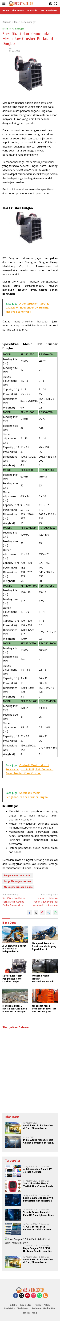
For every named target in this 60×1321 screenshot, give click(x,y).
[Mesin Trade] (20, 3)
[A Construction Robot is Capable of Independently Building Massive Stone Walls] (15, 934)
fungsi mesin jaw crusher (18, 875)
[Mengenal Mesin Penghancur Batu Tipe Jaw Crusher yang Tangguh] (45, 996)
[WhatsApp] (39, 1296)
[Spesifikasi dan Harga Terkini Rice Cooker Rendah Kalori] (13, 1186)
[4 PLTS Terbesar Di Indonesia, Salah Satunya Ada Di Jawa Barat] (13, 1229)
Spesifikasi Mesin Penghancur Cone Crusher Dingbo (12, 978)
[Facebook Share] (29, 912)
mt (10, 48)
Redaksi (8, 1308)
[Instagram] (33, 1296)
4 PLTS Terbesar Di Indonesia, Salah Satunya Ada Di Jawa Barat (37, 1228)
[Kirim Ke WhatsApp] (55, 912)
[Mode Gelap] (50, 3)
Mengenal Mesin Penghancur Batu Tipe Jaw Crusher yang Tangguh (44, 1008)
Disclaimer (22, 1308)
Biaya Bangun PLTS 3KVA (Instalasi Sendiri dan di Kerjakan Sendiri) (36, 1250)
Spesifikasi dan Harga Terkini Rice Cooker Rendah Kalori (38, 1185)
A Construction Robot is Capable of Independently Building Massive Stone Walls (14, 948)
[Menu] (4, 3)
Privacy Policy (42, 1305)
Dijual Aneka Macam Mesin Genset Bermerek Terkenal (38, 1141)
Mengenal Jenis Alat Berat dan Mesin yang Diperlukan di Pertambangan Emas (44, 946)
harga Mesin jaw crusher (17, 881)
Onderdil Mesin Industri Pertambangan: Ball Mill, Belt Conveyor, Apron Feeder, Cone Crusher (43, 978)
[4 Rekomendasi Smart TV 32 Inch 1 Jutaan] (13, 1171)
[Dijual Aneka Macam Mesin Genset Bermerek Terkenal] (13, 1142)
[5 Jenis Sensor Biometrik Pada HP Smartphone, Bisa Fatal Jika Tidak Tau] (13, 1215)
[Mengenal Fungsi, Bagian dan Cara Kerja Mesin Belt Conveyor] (15, 996)
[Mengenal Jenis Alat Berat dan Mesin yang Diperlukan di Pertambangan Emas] (45, 933)
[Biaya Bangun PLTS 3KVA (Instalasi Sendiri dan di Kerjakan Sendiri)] (30, 1241)
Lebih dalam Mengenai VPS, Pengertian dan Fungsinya (38, 1199)
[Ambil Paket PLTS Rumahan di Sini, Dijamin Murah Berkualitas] (13, 1128)
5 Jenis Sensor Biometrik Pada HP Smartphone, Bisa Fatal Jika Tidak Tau (37, 1214)
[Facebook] (15, 1296)
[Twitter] (21, 1296)
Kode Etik (25, 1305)
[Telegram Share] (48, 912)
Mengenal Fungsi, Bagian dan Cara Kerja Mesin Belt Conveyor (14, 1008)
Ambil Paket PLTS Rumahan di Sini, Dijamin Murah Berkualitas (38, 1127)
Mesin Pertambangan (13, 28)
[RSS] (45, 1296)
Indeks (13, 1305)
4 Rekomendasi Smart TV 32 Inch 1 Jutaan (37, 1170)
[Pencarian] (56, 3)
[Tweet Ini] (36, 912)
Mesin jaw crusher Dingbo (18, 887)
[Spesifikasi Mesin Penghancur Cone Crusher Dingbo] (15, 966)
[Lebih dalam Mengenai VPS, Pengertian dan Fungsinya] (13, 1200)
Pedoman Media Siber (44, 1308)
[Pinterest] (27, 1296)
